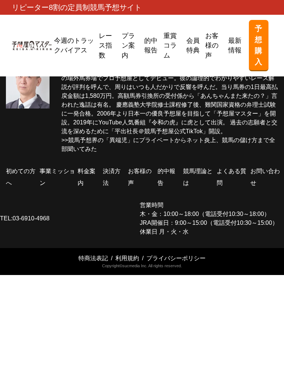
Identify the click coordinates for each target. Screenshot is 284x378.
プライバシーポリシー (176, 258)
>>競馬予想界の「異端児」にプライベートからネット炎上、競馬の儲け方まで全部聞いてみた (168, 144)
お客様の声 (212, 45)
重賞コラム (170, 45)
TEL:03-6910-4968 (25, 218)
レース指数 (105, 45)
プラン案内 (128, 45)
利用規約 (127, 258)
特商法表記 (93, 258)
